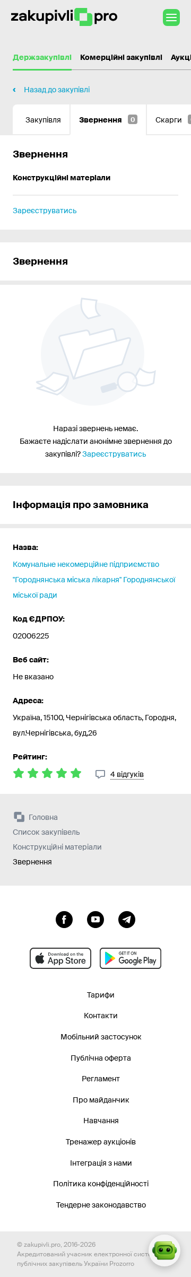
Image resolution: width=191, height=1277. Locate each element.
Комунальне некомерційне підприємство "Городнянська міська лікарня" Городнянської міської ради (94, 579)
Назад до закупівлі (57, 89)
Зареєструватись (44, 210)
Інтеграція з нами (101, 1163)
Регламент (101, 1078)
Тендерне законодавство (101, 1205)
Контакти (101, 1015)
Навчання (101, 1120)
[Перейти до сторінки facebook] (64, 918)
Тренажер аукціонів (101, 1142)
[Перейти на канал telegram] (126, 918)
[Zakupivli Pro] (64, 17)
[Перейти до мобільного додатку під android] (130, 958)
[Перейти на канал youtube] (95, 918)
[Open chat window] (164, 1250)
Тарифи (101, 995)
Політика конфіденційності (101, 1183)
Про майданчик (101, 1100)
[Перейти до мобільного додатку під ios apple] (60, 958)
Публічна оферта (101, 1058)
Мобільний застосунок (101, 1037)
